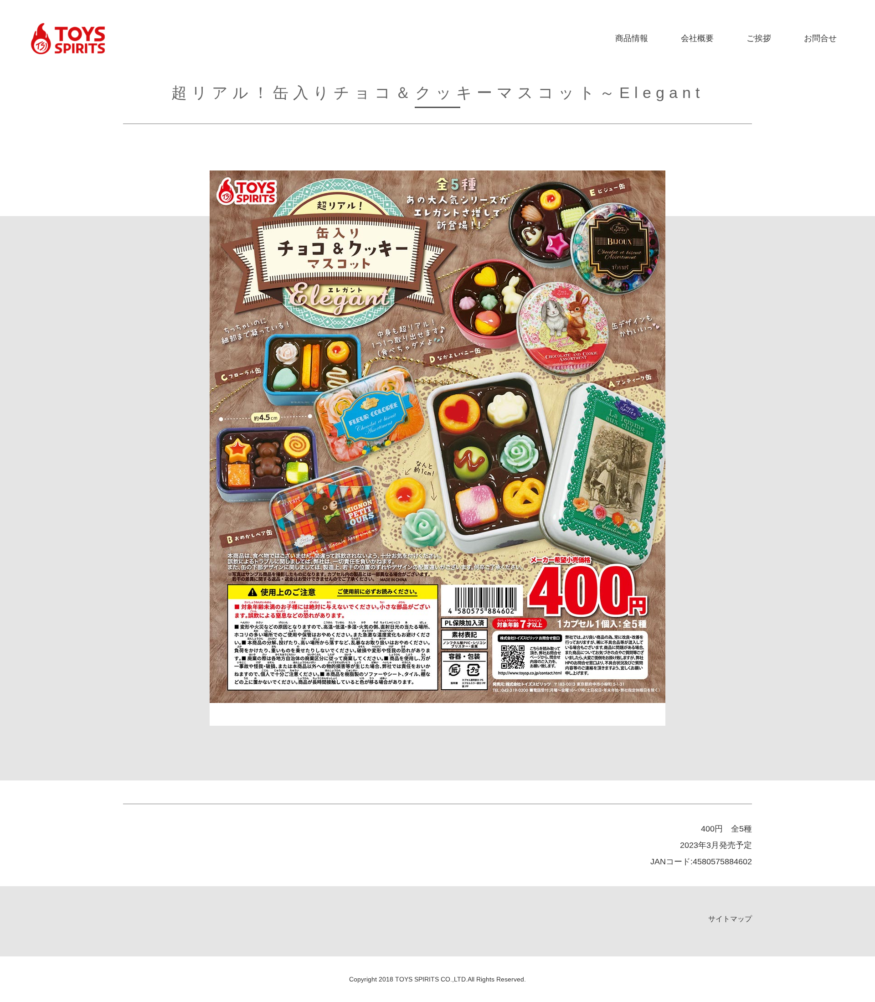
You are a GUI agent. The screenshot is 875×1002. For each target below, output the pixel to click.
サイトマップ (730, 919)
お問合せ (820, 38)
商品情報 (631, 38)
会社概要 (697, 38)
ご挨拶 (758, 38)
